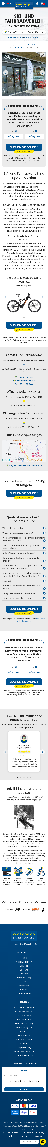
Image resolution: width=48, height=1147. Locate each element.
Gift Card (24, 973)
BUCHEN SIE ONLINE (23, 147)
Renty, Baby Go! (24, 1039)
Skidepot (24, 1031)
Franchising (24, 985)
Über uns (24, 969)
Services (28, 37)
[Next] (42, 72)
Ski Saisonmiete (24, 1015)
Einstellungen (17, 1136)
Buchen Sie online (23, 325)
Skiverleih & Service (24, 1011)
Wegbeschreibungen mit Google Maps (25, 465)
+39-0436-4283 (26, 384)
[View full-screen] (42, 55)
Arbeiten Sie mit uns (24, 1055)
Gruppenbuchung (24, 1023)
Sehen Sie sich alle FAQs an (31, 619)
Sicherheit (24, 1043)
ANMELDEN (24, 1089)
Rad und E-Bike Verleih (24, 1007)
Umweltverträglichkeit (24, 1027)
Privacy (41, 1133)
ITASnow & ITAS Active (24, 1051)
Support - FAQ (24, 977)
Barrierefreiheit (30, 1133)
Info (21, 37)
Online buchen (24, 993)
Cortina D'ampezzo (18, 47)
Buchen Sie (13, 37)
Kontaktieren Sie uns (26, 380)
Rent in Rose (24, 1035)
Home (10, 45)
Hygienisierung (24, 1047)
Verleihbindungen (10, 1133)
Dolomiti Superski (34, 45)
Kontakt (36, 37)
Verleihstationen (20, 45)
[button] (9, 2)
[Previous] (5, 72)
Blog (24, 981)
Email (24, 1070)
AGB (21, 1133)
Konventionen (24, 1019)
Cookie (8, 1136)
